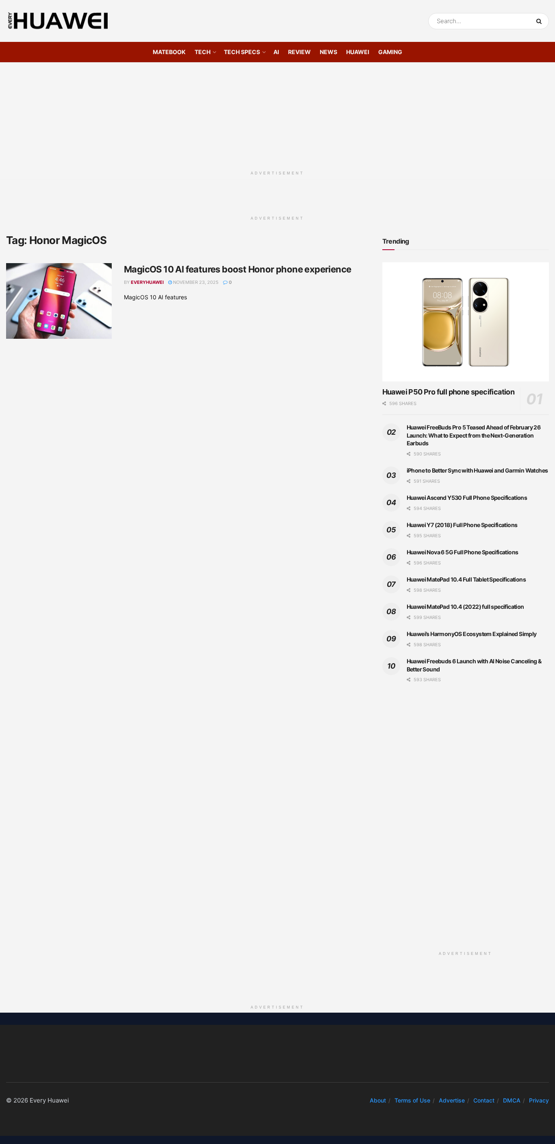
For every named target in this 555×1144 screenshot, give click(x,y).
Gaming (390, 51)
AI (276, 51)
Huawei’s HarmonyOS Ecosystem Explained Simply (472, 633)
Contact (483, 1100)
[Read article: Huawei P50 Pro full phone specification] (465, 321)
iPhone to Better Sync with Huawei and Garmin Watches (477, 470)
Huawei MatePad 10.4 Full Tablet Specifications (466, 579)
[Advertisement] (277, 113)
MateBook (169, 51)
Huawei (357, 51)
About (378, 1100)
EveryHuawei (147, 282)
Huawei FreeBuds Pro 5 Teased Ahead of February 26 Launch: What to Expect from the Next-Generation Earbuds (474, 435)
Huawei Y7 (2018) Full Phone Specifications (462, 524)
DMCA (511, 1100)
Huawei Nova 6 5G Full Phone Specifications (462, 552)
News (328, 51)
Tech (202, 51)
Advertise (452, 1100)
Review (299, 51)
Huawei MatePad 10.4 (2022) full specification (465, 606)
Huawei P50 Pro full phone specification (448, 392)
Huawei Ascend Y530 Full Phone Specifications (467, 497)
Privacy (539, 1100)
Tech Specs (242, 51)
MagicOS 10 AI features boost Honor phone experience (237, 269)
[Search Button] (540, 21)
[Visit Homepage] (58, 21)
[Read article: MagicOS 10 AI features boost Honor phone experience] (59, 301)
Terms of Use (412, 1100)
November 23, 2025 (195, 282)
